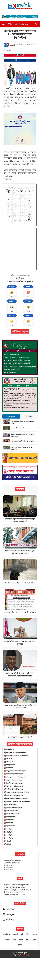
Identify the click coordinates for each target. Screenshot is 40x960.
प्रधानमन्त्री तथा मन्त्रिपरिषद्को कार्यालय (16, 752)
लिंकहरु (20, 929)
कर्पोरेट (28, 934)
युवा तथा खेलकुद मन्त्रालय (12, 813)
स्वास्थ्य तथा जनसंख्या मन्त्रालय (14, 780)
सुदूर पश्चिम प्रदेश (10, 826)
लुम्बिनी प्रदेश (9, 832)
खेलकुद (34, 934)
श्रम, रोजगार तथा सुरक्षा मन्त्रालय (14, 807)
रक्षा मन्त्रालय (9, 768)
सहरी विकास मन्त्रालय (11, 804)
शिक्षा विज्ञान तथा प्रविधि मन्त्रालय (14, 783)
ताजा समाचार (11, 416)
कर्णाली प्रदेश (9, 829)
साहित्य (20, 945)
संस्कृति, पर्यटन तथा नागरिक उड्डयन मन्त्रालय (17, 792)
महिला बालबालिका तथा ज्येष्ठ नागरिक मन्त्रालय (17, 798)
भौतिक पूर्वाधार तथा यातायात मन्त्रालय (15, 777)
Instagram (11, 914)
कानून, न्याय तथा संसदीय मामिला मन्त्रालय (16, 771)
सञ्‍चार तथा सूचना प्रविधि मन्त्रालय (14, 774)
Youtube (10, 919)
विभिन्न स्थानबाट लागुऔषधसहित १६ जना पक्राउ (22, 441)
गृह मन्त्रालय (9, 758)
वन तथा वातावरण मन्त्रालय (12, 810)
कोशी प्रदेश (9, 844)
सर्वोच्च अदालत (9, 819)
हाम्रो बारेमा (20, 854)
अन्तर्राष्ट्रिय (6, 934)
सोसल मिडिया (20, 903)
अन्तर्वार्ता (15, 934)
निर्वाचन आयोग (9, 823)
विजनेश (21, 939)
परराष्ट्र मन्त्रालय (10, 765)
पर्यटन (14, 939)
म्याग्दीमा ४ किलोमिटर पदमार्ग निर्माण (19, 428)
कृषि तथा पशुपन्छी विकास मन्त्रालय (14, 786)
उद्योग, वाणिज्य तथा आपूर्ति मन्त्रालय (14, 795)
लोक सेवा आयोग (10, 749)
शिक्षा (27, 939)
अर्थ (22, 934)
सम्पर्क (20, 878)
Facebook (11, 909)
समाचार (33, 939)
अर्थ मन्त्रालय (9, 761)
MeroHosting (24, 955)
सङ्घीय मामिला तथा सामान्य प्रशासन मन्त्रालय (17, 755)
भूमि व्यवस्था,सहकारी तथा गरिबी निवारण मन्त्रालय (18, 801)
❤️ (28, 292)
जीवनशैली (7, 939)
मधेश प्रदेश (9, 841)
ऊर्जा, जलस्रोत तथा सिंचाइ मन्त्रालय (15, 789)
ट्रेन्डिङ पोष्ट (28, 416)
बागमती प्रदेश (9, 838)
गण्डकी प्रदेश (9, 835)
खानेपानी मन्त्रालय (10, 817)
